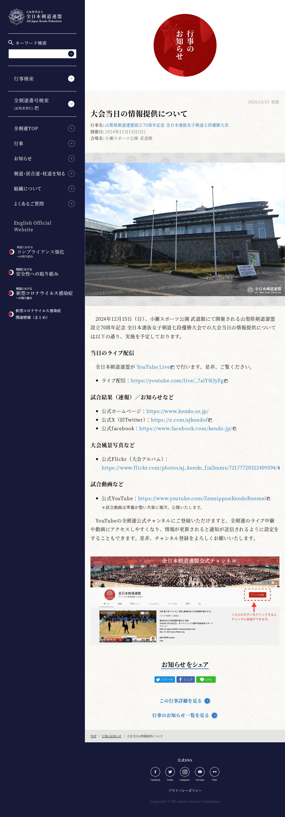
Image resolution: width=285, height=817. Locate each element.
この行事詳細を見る (180, 700)
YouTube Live (153, 366)
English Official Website (32, 226)
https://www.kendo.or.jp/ (177, 410)
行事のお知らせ (111, 736)
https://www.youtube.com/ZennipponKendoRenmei (202, 498)
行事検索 (24, 78)
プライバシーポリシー (185, 790)
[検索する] (71, 53)
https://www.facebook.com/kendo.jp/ (185, 428)
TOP (93, 736)
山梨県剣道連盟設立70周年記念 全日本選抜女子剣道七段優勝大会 (167, 125)
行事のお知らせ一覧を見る (180, 715)
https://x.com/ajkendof (179, 419)
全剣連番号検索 (31, 103)
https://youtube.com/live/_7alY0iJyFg (177, 380)
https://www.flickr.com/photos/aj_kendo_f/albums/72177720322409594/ (189, 467)
